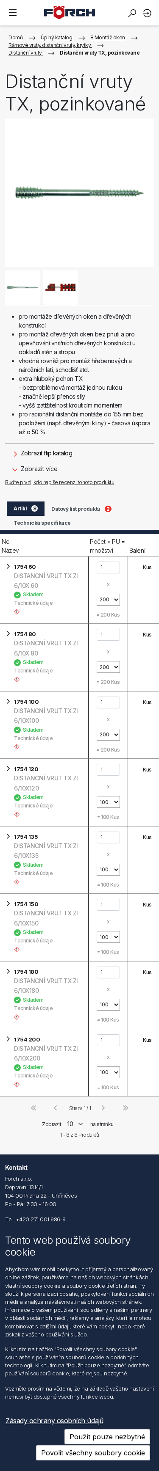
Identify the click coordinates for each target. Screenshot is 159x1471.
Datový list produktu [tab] (80, 509)
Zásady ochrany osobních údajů (54, 1420)
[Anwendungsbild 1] (60, 288)
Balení (137, 550)
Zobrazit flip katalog (45, 453)
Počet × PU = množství (107, 546)
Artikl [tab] (25, 508)
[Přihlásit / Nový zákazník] (148, 13)
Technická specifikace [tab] (42, 523)
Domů (15, 37)
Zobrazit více (38, 468)
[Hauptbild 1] (22, 288)
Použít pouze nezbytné (107, 1436)
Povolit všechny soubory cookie (93, 1453)
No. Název (10, 546)
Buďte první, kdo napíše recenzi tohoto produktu (59, 482)
